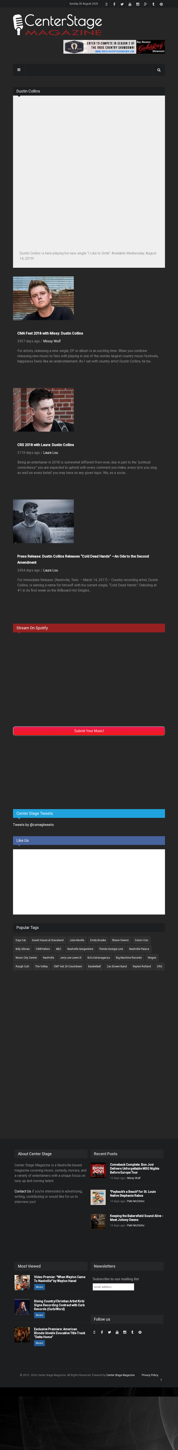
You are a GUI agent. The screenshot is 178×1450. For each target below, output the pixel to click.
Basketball (94, 966)
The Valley (41, 966)
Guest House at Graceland (48, 940)
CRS (159, 966)
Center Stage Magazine (120, 1375)
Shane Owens (120, 940)
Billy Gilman (23, 949)
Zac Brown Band (117, 966)
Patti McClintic (136, 1201)
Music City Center (26, 957)
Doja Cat (21, 940)
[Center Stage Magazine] (57, 24)
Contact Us (23, 1191)
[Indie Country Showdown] (114, 47)
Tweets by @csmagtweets (33, 825)
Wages (152, 957)
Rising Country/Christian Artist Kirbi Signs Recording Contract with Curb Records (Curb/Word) (59, 1305)
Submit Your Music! (89, 731)
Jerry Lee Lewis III (70, 957)
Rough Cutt (22, 966)
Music (39, 1287)
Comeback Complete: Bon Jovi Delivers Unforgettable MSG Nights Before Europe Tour (134, 1168)
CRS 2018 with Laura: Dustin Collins (45, 445)
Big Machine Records (129, 957)
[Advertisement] (45, 771)
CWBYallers (43, 949)
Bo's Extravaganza (98, 957)
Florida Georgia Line (111, 949)
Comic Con (141, 940)
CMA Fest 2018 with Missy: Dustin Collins (50, 333)
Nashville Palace (139, 949)
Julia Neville (77, 940)
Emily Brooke (98, 940)
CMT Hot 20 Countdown (68, 966)
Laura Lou (50, 453)
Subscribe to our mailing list (116, 1279)
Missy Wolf (52, 341)
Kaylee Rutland (142, 966)
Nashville (48, 957)
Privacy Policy (150, 1375)
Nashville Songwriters (80, 949)
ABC (58, 949)
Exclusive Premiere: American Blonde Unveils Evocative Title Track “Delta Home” (59, 1333)
